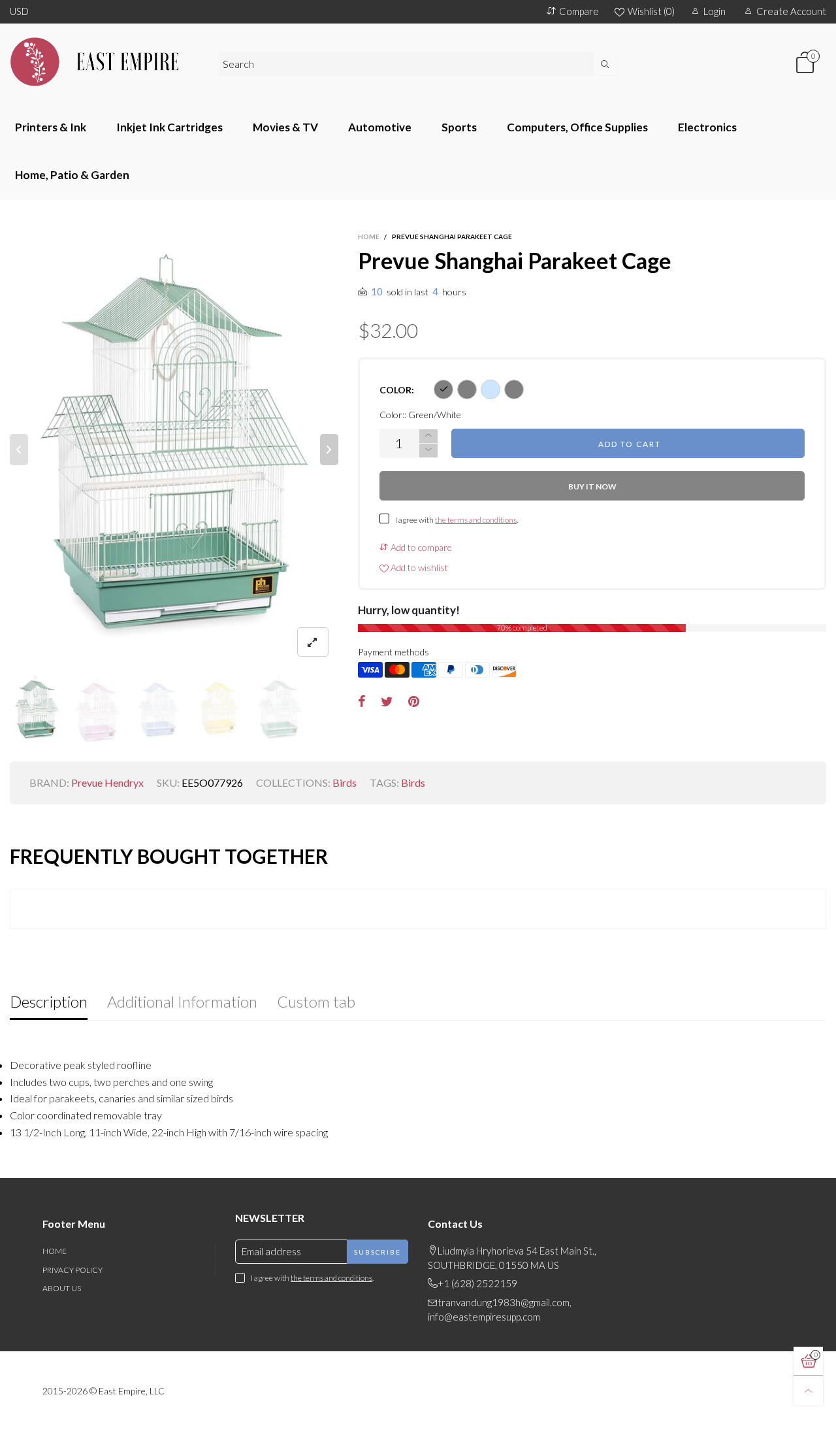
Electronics (707, 127)
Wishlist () (651, 11)
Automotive (379, 127)
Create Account (791, 11)
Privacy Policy (72, 1270)
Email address (271, 1251)
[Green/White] (443, 389)
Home (54, 1251)
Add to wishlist (418, 567)
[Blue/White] (490, 389)
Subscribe (377, 1252)
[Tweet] (387, 702)
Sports (459, 127)
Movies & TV (285, 127)
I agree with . (456, 520)
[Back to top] (808, 1391)
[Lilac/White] (467, 389)
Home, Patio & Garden (72, 175)
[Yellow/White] (514, 389)
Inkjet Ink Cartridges (169, 127)
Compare (579, 11)
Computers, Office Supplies (577, 127)
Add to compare (420, 547)
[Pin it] (413, 702)
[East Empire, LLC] (104, 62)
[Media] (313, 642)
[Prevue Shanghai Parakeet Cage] (174, 449)
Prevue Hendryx (107, 782)
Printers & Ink (50, 127)
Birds (344, 782)
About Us (61, 1288)
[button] (19, 449)
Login (714, 11)
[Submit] (605, 64)
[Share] (362, 702)
